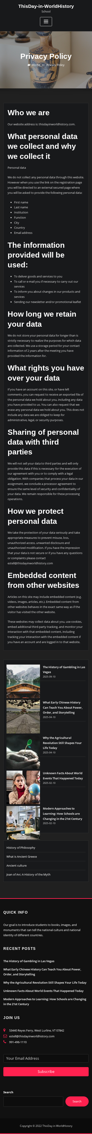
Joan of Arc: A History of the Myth (28, 874)
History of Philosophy (20, 848)
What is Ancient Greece (21, 857)
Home (36, 65)
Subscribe (46, 1071)
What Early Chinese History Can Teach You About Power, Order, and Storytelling (62, 707)
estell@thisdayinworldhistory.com (31, 1036)
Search (8, 1092)
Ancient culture (16, 865)
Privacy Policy (55, 65)
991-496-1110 (18, 1042)
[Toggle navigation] (46, 21)
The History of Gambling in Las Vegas (28, 961)
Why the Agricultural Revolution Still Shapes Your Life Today (62, 743)
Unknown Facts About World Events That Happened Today (43, 991)
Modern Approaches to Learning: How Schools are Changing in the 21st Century (62, 813)
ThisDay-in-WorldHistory (46, 6)
